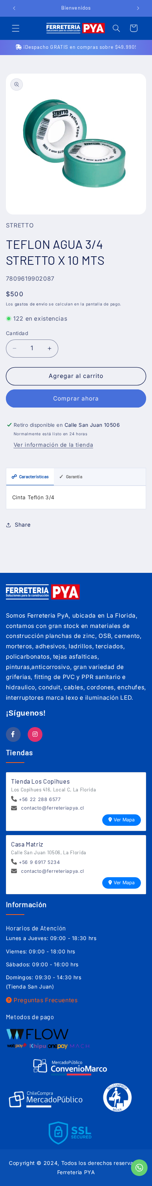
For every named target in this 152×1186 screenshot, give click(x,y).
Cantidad (17, 333)
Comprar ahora (76, 398)
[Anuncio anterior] (14, 8)
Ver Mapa (124, 819)
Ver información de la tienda (53, 445)
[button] (15, 28)
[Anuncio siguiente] (138, 8)
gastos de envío (31, 304)
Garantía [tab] (70, 476)
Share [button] (23, 524)
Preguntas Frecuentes (44, 1000)
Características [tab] (30, 476)
